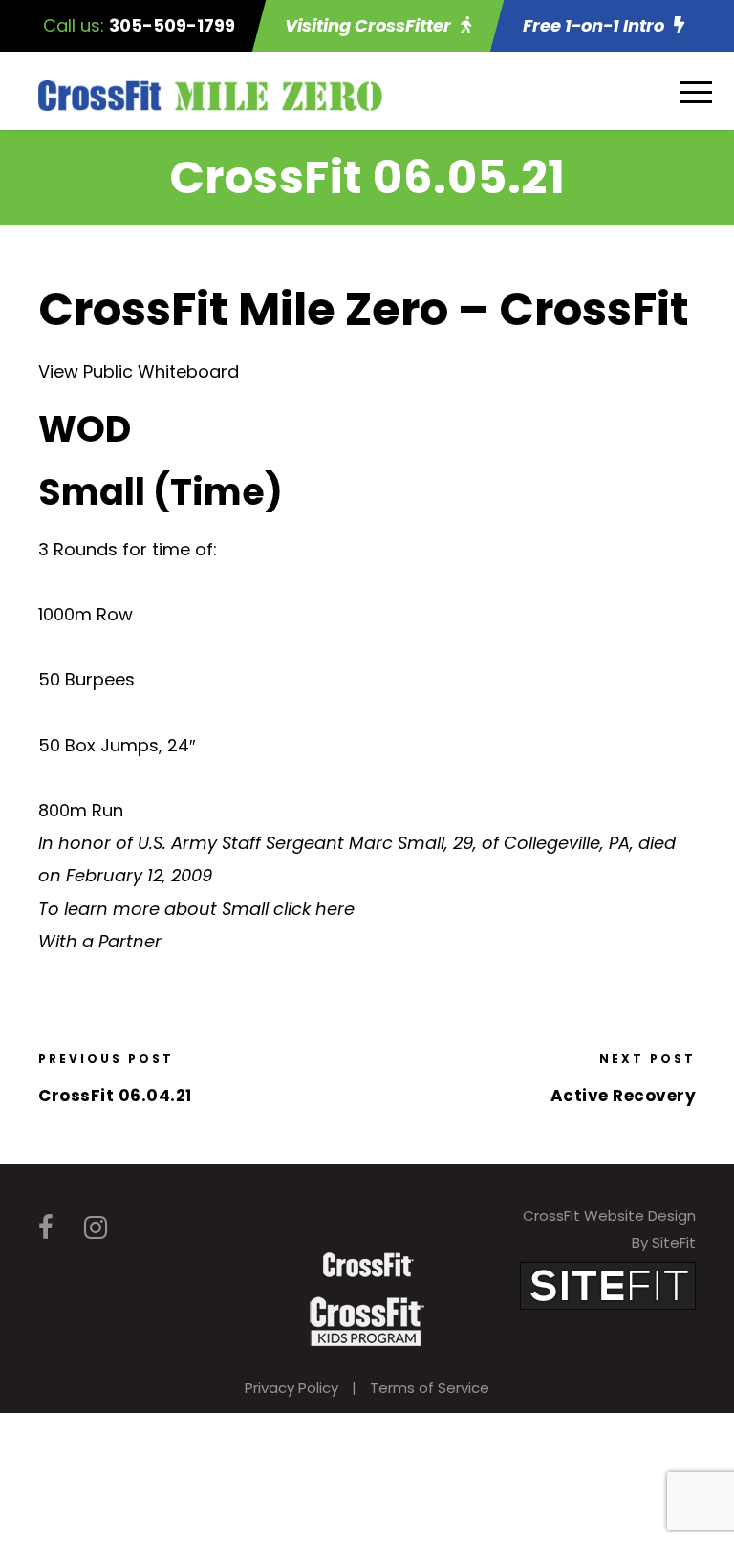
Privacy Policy (291, 1388)
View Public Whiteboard (138, 371)
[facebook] (46, 1228)
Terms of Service (429, 1388)
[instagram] (95, 1228)
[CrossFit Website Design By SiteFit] (608, 1284)
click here (314, 909)
